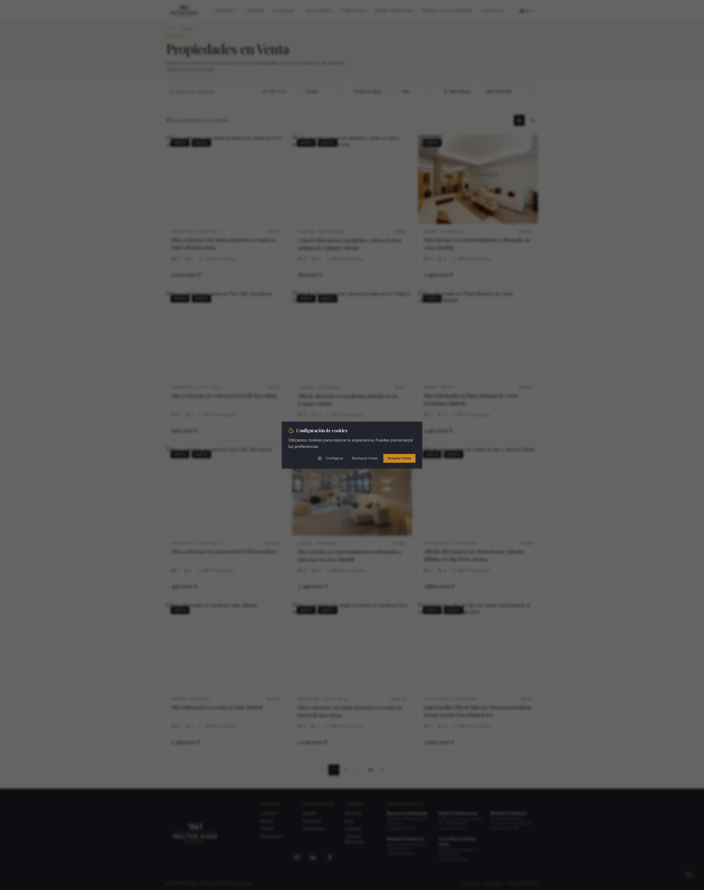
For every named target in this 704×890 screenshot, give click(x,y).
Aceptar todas (399, 458)
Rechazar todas (365, 458)
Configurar (334, 458)
